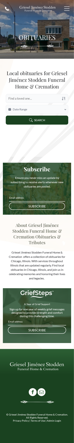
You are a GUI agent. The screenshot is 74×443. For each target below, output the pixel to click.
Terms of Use (38, 420)
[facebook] (33, 392)
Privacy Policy (21, 420)
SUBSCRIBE (37, 206)
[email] (41, 392)
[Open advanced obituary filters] (63, 98)
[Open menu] (67, 8)
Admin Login (54, 420)
